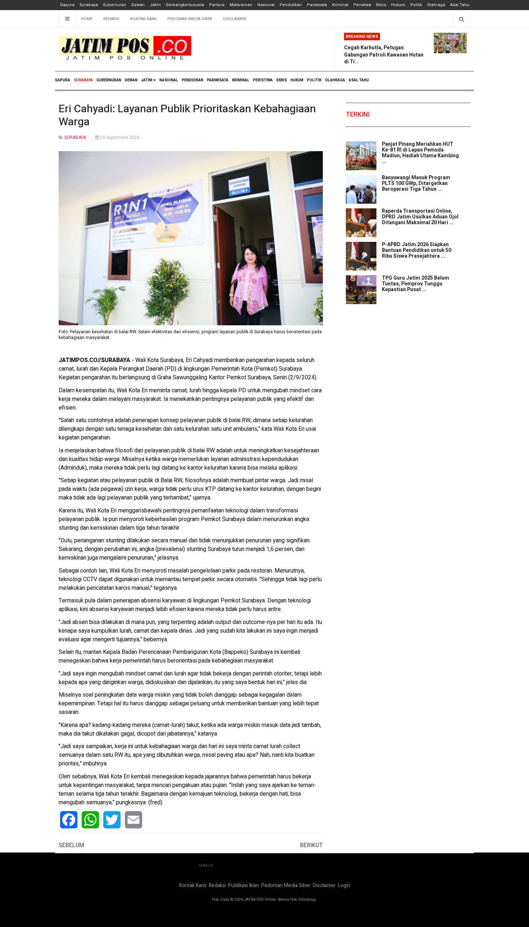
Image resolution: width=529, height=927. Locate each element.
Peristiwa (362, 5)
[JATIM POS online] (125, 48)
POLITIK (314, 80)
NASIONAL (168, 80)
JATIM (146, 80)
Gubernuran (114, 5)
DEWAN (131, 80)
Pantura (217, 5)
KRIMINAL (240, 80)
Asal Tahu (459, 5)
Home (86, 19)
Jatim (155, 5)
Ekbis (381, 5)
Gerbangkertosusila (185, 5)
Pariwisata (317, 5)
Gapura (67, 5)
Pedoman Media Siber (189, 19)
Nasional (266, 5)
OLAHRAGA (335, 80)
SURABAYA (83, 80)
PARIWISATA (218, 80)
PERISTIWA (263, 80)
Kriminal (340, 5)
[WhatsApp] (90, 819)
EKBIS (281, 80)
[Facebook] (69, 819)
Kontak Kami (143, 19)
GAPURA (62, 80)
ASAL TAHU (359, 80)
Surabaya (89, 5)
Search (205, 866)
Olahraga (436, 5)
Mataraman (241, 5)
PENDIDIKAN (192, 80)
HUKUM (296, 80)
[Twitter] (112, 819)
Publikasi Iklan (243, 885)
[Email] (133, 819)
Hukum (398, 5)
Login (344, 885)
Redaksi (111, 19)
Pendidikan (291, 5)
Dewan (138, 5)
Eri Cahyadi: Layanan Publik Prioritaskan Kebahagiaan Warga (187, 115)
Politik (416, 5)
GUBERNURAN (108, 80)
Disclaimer (234, 19)
